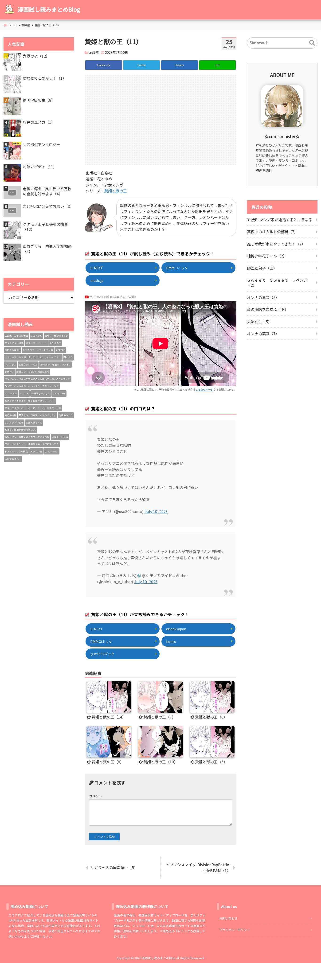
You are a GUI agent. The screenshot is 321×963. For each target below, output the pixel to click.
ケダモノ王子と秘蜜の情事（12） (45, 226)
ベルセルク (34, 386)
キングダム (10, 364)
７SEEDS (60, 350)
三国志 (8, 335)
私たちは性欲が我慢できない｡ (20, 429)
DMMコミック (177, 267)
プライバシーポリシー (234, 930)
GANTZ (8, 386)
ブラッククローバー (15, 408)
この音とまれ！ (13, 458)
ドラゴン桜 (36, 451)
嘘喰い (48, 335)
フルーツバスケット (15, 444)
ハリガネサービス (51, 408)
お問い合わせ (228, 918)
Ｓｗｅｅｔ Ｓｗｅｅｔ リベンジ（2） (277, 282)
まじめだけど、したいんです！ (44, 357)
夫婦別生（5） (259, 321)
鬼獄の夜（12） (36, 55)
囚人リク (68, 357)
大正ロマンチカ (50, 444)
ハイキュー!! (59, 393)
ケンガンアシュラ (14, 422)
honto (171, 641)
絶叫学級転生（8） (39, 100)
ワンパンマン (51, 451)
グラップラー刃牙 (14, 343)
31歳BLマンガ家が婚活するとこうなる (279, 219)
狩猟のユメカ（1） (39, 122)
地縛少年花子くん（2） (267, 256)
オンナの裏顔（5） (263, 297)
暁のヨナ (21, 371)
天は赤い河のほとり (38, 371)
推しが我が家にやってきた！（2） (276, 244)
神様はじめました (40, 393)
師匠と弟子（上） (262, 268)
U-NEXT (96, 267)
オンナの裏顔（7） (263, 333)
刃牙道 (64, 437)
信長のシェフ (66, 415)
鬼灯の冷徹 (10, 415)
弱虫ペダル (36, 335)
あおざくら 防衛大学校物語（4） (47, 249)
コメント (95, 796)
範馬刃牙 (9, 371)
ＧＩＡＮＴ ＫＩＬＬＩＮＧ (38, 350)
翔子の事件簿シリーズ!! (41, 400)
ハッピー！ (34, 408)
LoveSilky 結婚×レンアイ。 (55, 364)
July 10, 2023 (156, 511)
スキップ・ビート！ (36, 343)
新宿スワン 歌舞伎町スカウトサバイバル (27, 437)
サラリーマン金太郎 (15, 357)
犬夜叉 (55, 437)
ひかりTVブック (102, 653)
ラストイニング (50, 386)
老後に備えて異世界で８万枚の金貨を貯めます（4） (47, 191)
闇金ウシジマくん (28, 364)
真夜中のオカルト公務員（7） (272, 231)
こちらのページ (204, 389)
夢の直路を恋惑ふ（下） (267, 309)
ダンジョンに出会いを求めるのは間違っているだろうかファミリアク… (38, 379)
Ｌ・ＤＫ (24, 393)
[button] (312, 43)
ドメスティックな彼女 (16, 451)
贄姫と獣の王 (115, 191)
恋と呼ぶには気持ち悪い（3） (48, 206)
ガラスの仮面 (21, 335)
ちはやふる (20, 386)
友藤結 (94, 52)
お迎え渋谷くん (34, 422)
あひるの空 (55, 343)
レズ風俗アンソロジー (41, 144)
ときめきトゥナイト (15, 400)
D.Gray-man (11, 393)
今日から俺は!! (12, 350)
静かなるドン (61, 335)
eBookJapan (176, 628)
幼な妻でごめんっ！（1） (44, 78)
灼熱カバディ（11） (40, 166)
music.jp (96, 280)
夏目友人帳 (34, 444)
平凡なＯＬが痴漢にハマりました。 (37, 415)
